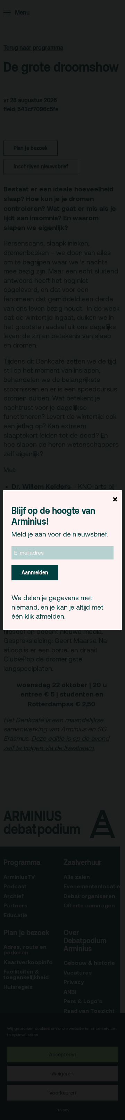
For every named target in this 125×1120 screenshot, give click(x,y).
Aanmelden (35, 572)
